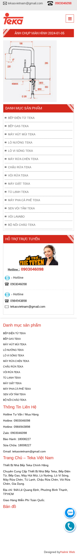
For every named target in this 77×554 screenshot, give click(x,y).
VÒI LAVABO (16, 216)
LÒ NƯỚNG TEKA (20, 142)
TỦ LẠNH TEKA (18, 192)
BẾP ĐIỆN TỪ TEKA (21, 117)
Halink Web (67, 552)
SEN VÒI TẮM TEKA (21, 208)
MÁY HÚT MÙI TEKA (21, 134)
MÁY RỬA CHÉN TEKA (23, 159)
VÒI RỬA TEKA (18, 175)
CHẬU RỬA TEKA (19, 167)
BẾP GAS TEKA (18, 126)
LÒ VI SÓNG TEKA (20, 150)
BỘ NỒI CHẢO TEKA (21, 224)
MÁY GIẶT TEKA (19, 183)
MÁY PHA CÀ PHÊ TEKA (24, 200)
